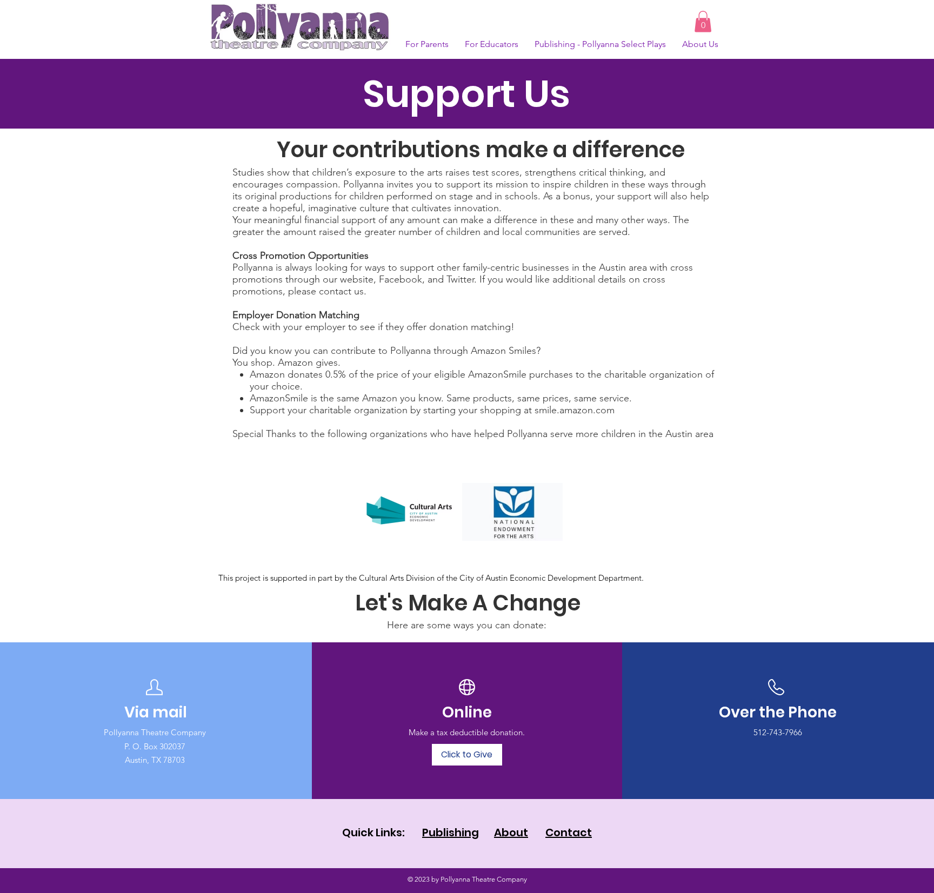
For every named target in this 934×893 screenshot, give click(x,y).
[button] (703, 21)
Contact (568, 832)
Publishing (450, 832)
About (511, 832)
